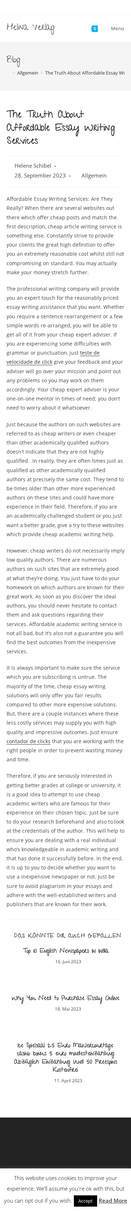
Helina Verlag (31, 28)
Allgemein (94, 175)
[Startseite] (8, 72)
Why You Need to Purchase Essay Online (65, 999)
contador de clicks (29, 741)
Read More (113, 1200)
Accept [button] (85, 1201)
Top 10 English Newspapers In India (65, 952)
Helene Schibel (33, 165)
